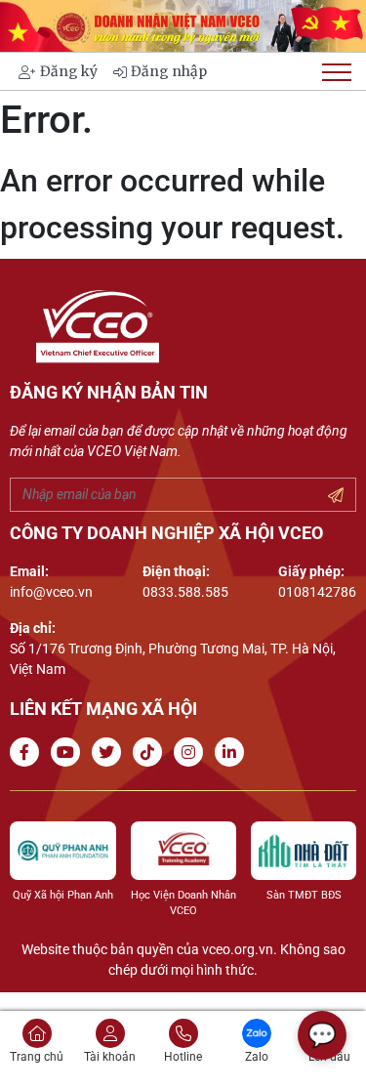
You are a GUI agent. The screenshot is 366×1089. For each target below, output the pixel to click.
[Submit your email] (335, 496)
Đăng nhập (169, 71)
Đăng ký (69, 71)
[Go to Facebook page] (28, 752)
